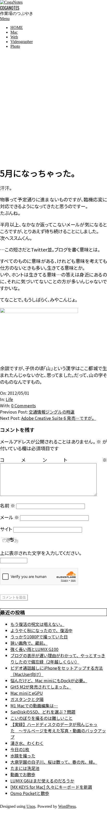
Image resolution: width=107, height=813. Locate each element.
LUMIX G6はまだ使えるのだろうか (42, 781)
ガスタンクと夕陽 (27, 699)
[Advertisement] (53, 106)
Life (9, 399)
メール (9, 517)
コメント (53, 459)
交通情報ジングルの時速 (52, 412)
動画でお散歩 (22, 774)
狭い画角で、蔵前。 (29, 643)
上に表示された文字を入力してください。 (41, 552)
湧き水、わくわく (27, 743)
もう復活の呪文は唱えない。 (37, 624)
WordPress (67, 806)
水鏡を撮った (22, 755)
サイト (6, 528)
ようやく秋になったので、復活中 (41, 630)
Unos (30, 806)
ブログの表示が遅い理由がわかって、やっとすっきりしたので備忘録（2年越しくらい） (57, 658)
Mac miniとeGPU (26, 693)
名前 (7, 505)
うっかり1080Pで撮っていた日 (39, 636)
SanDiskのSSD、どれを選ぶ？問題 (42, 712)
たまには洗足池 (24, 768)
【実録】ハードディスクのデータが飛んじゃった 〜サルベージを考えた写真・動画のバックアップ (58, 730)
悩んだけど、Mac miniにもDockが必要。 (48, 680)
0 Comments (23, 405)
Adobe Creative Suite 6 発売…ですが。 (58, 418)
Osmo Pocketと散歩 (29, 793)
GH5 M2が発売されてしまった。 (40, 687)
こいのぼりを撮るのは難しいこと (41, 718)
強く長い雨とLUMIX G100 (34, 649)
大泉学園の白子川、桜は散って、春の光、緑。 (53, 762)
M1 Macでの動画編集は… (34, 705)
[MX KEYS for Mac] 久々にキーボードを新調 (51, 787)
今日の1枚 (19, 749)
